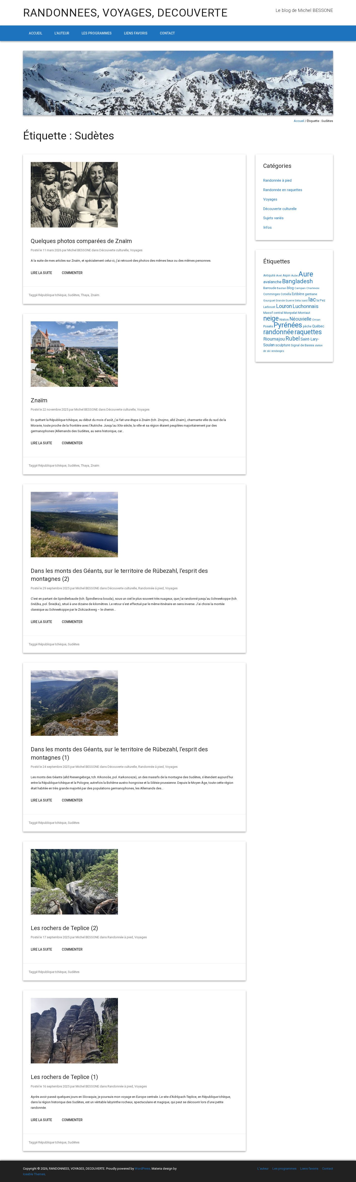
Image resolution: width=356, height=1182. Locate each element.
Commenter (72, 273)
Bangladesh (297, 281)
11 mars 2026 (52, 250)
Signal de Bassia (302, 345)
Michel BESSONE (79, 250)
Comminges (271, 294)
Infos (267, 227)
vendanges (277, 351)
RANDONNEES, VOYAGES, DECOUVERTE (125, 12)
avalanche (272, 281)
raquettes (308, 332)
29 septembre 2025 (56, 588)
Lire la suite (41, 273)
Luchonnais (305, 306)
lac (312, 299)
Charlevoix (312, 288)
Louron (284, 306)
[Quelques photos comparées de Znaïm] (74, 226)
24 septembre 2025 (56, 767)
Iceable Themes (34, 1174)
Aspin (286, 275)
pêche (307, 326)
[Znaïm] (74, 386)
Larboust (269, 307)
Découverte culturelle (114, 250)
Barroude (269, 288)
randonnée (278, 332)
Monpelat (290, 313)
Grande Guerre (285, 300)
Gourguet (269, 300)
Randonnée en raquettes (282, 190)
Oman (316, 319)
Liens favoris (135, 33)
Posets (268, 326)
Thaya (85, 295)
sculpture (282, 345)
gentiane (311, 294)
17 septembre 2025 (56, 937)
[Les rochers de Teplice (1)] (74, 1062)
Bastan (281, 288)
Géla (298, 300)
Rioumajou (274, 338)
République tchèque (52, 295)
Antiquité (269, 275)
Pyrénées (288, 325)
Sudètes (73, 295)
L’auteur (61, 33)
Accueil (35, 33)
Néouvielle (300, 319)
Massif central (273, 313)
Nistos (284, 319)
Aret (279, 275)
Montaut (304, 313)
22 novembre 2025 (55, 409)
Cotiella (286, 294)
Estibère (298, 294)
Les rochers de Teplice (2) (64, 928)
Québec (318, 326)
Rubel (293, 338)
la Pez (321, 300)
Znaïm (95, 295)
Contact (167, 33)
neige (271, 318)
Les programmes (97, 33)
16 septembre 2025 (56, 1086)
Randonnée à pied (151, 588)
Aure (305, 274)
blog (290, 288)
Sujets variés (273, 218)
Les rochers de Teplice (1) (64, 1077)
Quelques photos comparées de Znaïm (81, 241)
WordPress (142, 1168)
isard (305, 300)
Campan (300, 288)
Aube (294, 275)
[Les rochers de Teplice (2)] (74, 913)
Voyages (136, 250)
